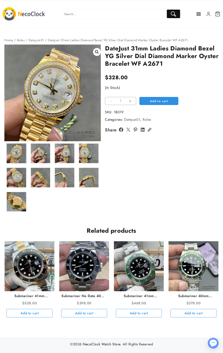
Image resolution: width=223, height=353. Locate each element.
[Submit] (173, 14)
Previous (9, 102)
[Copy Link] (149, 129)
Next (95, 102)
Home (8, 40)
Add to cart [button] (29, 313)
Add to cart (159, 101)
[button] (97, 52)
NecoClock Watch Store (101, 344)
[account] (208, 14)
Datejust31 (36, 40)
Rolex (21, 40)
